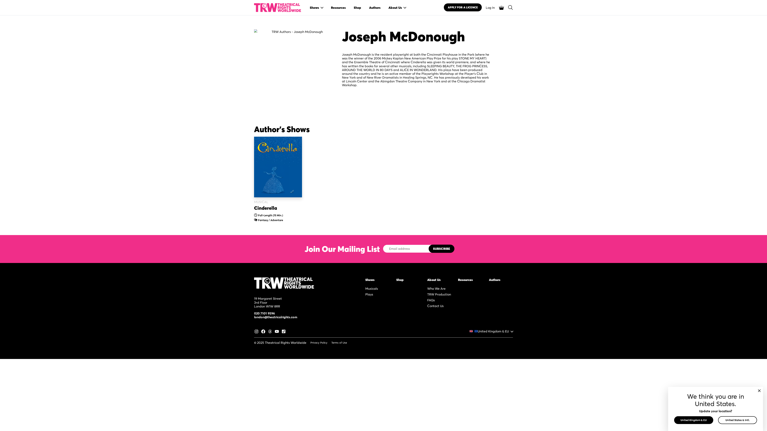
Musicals (371, 289)
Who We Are (436, 289)
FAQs (431, 300)
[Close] (759, 390)
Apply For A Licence (463, 7)
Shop (400, 280)
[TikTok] (283, 331)
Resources (465, 280)
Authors (494, 280)
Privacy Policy (318, 342)
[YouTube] (276, 331)
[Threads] (270, 331)
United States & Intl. (737, 420)
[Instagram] (256, 331)
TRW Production (439, 294)
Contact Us (435, 306)
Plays (369, 294)
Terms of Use (339, 342)
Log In (490, 8)
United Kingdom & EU (493, 331)
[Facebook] (263, 331)
